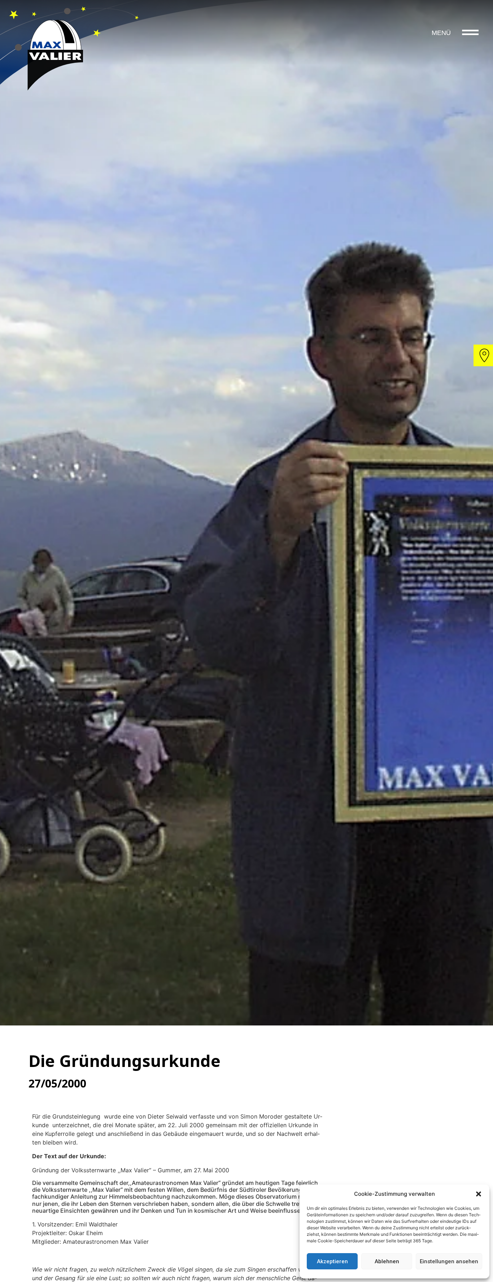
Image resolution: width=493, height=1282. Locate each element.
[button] (478, 1194)
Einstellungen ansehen (449, 1261)
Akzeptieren (332, 1261)
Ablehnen (387, 1261)
